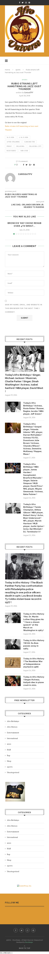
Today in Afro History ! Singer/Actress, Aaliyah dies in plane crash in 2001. (33, 681)
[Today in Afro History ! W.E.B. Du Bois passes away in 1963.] (13, 644)
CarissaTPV (28, 92)
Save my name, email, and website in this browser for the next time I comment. (23, 308)
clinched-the (29, 142)
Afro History (12, 727)
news (9, 744)
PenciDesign (29, 942)
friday (9, 146)
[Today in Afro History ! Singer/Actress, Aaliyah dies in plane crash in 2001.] (13, 681)
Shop (9, 761)
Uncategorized (13, 772)
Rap (8, 755)
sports (18, 70)
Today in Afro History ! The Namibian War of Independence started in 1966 (33, 662)
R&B (9, 749)
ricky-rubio (11, 151)
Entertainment (13, 732)
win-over (24, 151)
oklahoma (20, 146)
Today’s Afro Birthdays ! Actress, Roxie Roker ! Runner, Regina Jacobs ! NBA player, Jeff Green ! (33, 408)
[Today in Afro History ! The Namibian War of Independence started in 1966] (13, 662)
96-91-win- (11, 137)
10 (35, 234)
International (12, 738)
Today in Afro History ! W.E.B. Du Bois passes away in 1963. (33, 644)
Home (7, 70)
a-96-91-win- (23, 137)
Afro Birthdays (13, 721)
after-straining (13, 142)
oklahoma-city (35, 146)
